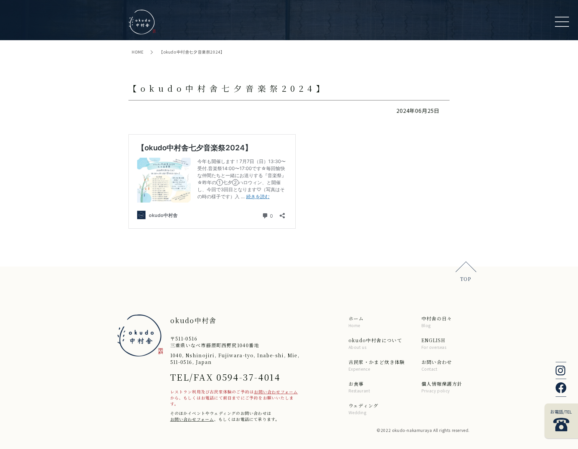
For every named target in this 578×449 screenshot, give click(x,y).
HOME (138, 52)
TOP (465, 279)
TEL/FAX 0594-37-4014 (225, 377)
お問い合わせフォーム (276, 391)
